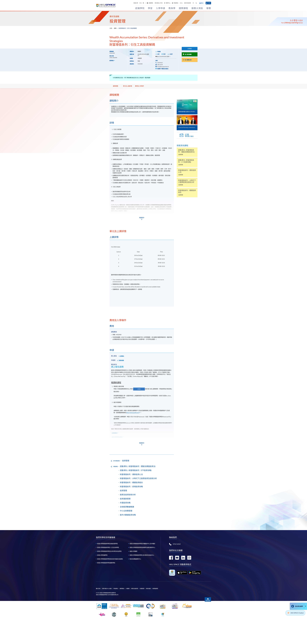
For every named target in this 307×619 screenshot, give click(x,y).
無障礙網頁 (155, 588)
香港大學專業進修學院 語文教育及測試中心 (142, 555)
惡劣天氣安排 (187, 3)
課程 (115, 28)
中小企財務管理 (126, 511)
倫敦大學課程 (133, 551)
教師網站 (122, 588)
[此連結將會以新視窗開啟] (182, 573)
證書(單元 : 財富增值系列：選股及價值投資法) (138, 466)
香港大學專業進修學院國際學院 (106, 563)
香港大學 (136, 3)
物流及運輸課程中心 (135, 559)
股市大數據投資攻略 (128, 515)
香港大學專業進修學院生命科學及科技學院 (109, 551)
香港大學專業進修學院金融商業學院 (107, 543)
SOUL (181, 3)
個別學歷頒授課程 (117, 437)
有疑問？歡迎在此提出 (162, 68)
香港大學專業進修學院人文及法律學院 (108, 547)
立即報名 (189, 48)
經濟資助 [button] (112, 60)
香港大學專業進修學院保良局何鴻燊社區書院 (110, 559)
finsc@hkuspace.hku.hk (163, 66)
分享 (158, 54)
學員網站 (175, 3)
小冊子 (171, 54)
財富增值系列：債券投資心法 (131, 474)
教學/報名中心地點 (107, 588)
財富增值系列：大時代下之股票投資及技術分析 (138, 478)
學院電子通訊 (189, 135)
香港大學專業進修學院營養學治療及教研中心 (142, 547)
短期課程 (114, 433)
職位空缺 (98, 588)
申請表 (159, 51)
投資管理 (118, 21)
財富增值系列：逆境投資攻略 (131, 486)
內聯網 (127, 588)
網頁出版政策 (134, 588)
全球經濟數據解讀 (127, 507)
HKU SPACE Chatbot (297, 613)
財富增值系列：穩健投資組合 (131, 482)
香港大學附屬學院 (102, 555)
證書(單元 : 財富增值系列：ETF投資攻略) (136, 470)
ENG (140, 3)
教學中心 (168, 3)
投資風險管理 (125, 499)
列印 (164, 54)
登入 (202, 3)
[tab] (142, 94)
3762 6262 (177, 544)
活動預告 (150, 3)
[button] (196, 3)
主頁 (111, 28)
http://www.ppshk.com (132, 412)
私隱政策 (142, 588)
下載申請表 (121, 360)
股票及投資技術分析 (128, 495)
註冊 (209, 3)
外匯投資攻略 (125, 503)
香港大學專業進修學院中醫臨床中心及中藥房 (142, 543)
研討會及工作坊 (159, 3)
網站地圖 (148, 588)
